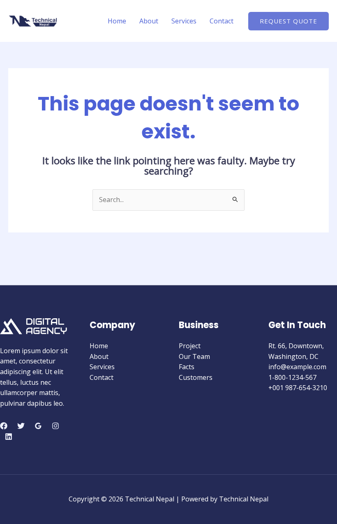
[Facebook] (3, 426)
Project (190, 345)
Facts (186, 366)
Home (117, 20)
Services (183, 20)
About (148, 20)
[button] (288, 21)
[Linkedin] (8, 436)
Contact (221, 20)
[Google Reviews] (38, 426)
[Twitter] (21, 426)
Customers (195, 377)
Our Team (194, 356)
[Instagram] (55, 426)
